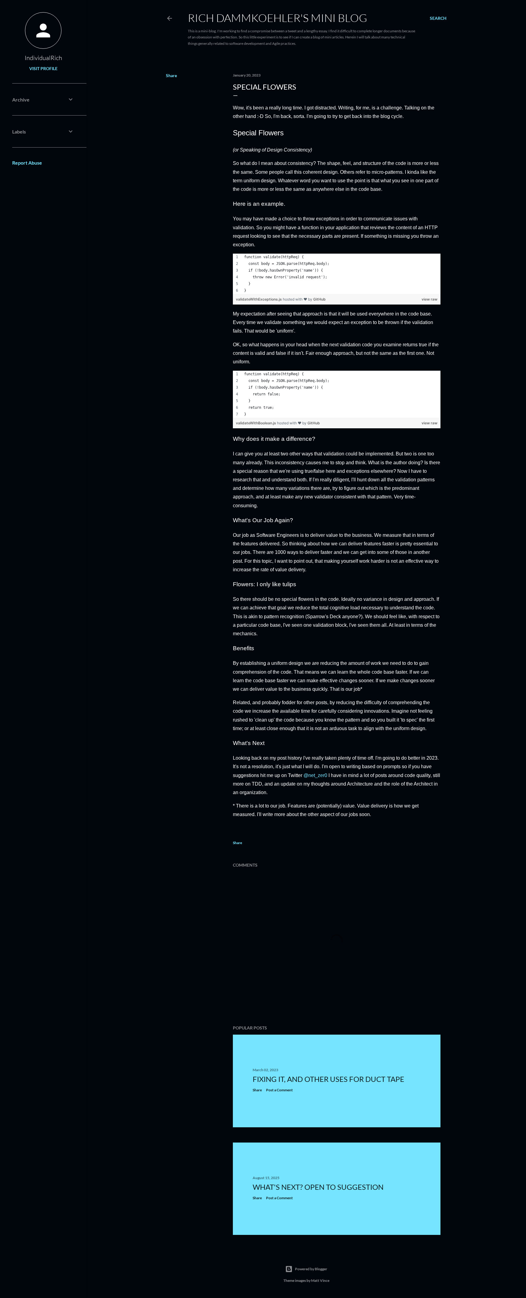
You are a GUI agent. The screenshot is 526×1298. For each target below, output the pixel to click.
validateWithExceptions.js (259, 299)
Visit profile (43, 68)
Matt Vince (320, 1280)
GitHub (319, 299)
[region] (336, 274)
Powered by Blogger (311, 1269)
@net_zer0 (315, 775)
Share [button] (171, 75)
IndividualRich (43, 58)
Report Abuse (27, 163)
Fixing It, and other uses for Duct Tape (328, 1079)
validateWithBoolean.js (256, 423)
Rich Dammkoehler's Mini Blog (277, 17)
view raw (429, 299)
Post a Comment (279, 1090)
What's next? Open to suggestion (318, 1186)
